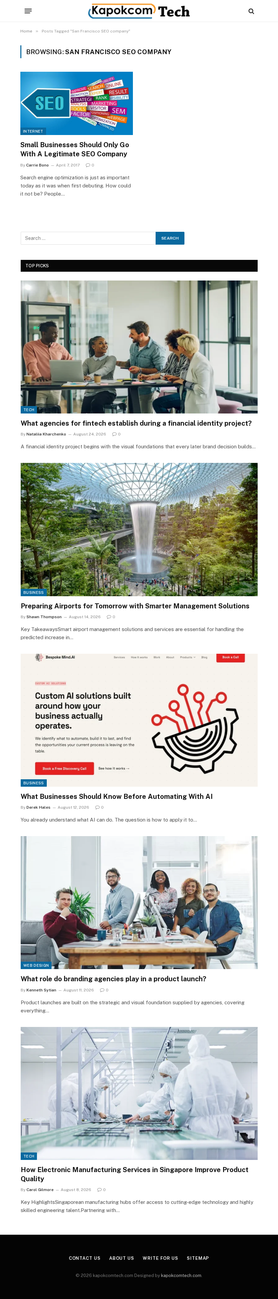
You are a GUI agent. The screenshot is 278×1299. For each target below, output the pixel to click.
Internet (33, 131)
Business (33, 592)
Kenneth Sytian (41, 990)
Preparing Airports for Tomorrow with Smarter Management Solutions (135, 606)
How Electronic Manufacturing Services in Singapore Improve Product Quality (135, 1174)
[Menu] (28, 11)
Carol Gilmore (40, 1189)
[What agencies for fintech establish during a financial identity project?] (139, 347)
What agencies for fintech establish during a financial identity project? (136, 423)
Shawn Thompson (44, 616)
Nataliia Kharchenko (46, 434)
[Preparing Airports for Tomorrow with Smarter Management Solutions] (139, 529)
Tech (28, 410)
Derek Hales (38, 807)
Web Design (36, 965)
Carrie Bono (37, 165)
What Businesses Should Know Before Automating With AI (117, 796)
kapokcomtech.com (181, 1275)
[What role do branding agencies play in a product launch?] (139, 902)
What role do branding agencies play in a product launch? (113, 979)
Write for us (160, 1258)
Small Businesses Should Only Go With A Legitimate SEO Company (74, 149)
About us (121, 1258)
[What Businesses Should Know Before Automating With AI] (139, 720)
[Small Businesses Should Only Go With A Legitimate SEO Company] (76, 103)
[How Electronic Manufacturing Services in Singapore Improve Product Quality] (139, 1093)
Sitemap (198, 1258)
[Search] (250, 11)
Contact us (85, 1258)
